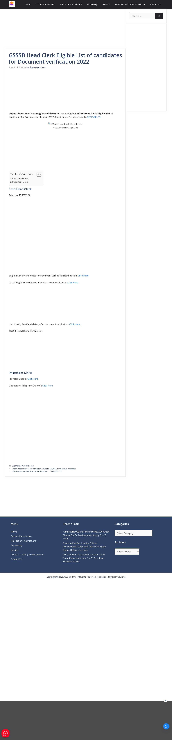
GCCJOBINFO (94, 117)
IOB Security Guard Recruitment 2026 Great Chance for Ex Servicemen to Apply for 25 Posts (86, 535)
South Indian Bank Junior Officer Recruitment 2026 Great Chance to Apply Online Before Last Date (84, 546)
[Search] (159, 16)
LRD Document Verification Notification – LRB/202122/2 (37, 471)
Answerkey (92, 4)
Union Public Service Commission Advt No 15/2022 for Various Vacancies (44, 468)
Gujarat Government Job (23, 465)
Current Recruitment (45, 4)
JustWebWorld (119, 576)
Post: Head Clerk (20, 178)
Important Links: (20, 181)
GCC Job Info (70, 576)
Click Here (83, 275)
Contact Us (155, 4)
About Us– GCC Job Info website (130, 4)
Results (106, 4)
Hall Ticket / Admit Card (71, 4)
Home (27, 4)
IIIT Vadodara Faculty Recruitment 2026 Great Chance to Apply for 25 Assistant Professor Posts (84, 558)
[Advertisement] (65, 28)
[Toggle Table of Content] (38, 174)
